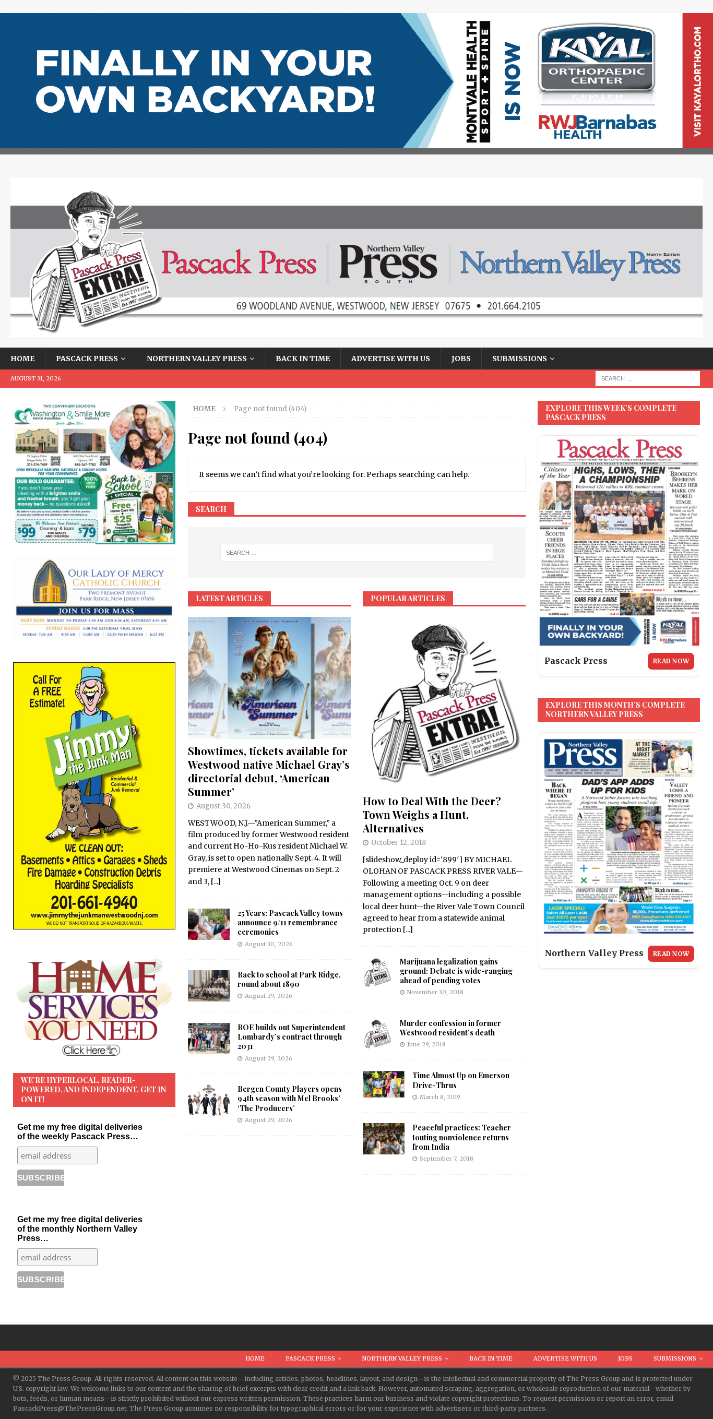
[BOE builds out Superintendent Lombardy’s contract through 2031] (209, 1038)
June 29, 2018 (426, 1044)
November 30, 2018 (435, 992)
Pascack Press (87, 358)
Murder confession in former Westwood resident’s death (450, 1028)
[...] (216, 881)
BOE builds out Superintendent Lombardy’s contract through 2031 (291, 1036)
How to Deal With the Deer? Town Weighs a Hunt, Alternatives (432, 814)
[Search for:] (648, 378)
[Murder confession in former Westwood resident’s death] (377, 1034)
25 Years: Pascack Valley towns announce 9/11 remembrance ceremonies (290, 922)
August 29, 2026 (268, 995)
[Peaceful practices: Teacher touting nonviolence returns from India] (384, 1138)
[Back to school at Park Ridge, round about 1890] (209, 985)
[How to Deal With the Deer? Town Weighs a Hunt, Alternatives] (444, 703)
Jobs (461, 358)
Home (22, 358)
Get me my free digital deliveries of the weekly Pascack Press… (79, 1132)
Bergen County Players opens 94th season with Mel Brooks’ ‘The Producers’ (289, 1098)
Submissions (519, 358)
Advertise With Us (390, 358)
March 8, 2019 (440, 1097)
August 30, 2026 (223, 806)
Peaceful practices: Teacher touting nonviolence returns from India (461, 1137)
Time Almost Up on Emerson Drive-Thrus (460, 1080)
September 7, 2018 (446, 1158)
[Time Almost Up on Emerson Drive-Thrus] (384, 1084)
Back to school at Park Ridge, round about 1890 (289, 979)
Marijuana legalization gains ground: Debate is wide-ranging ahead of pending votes (456, 971)
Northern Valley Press (197, 358)
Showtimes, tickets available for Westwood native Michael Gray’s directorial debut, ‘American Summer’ (269, 771)
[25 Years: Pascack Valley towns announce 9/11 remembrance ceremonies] (209, 924)
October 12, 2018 (398, 842)
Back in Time (303, 358)
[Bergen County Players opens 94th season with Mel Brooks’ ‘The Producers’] (209, 1100)
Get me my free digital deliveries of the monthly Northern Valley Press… (79, 1229)
